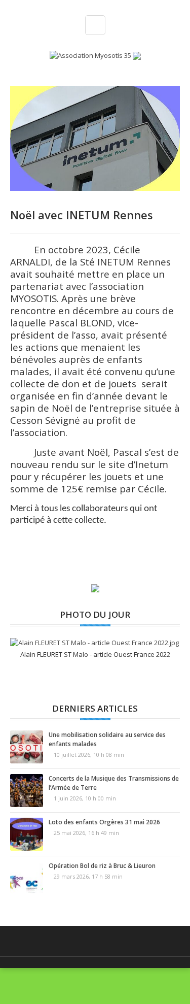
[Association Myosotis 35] (91, 54)
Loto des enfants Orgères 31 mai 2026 (104, 822)
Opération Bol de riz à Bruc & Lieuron (102, 865)
